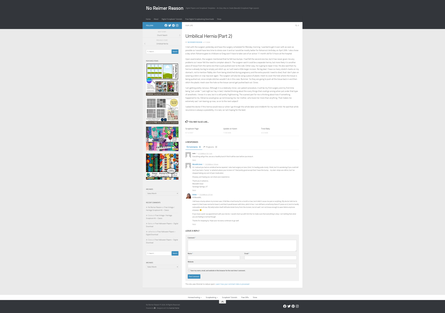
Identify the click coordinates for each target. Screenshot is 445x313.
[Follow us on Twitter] (169, 25)
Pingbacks (211, 147)
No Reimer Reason (164, 8)
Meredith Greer (197, 164)
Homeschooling (194, 297)
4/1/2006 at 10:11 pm (205, 153)
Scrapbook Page (192, 128)
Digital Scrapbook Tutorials (172, 19)
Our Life (189, 25)
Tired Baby (265, 128)
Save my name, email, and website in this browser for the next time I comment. (218, 271)
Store (219, 19)
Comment (192, 238)
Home (148, 19)
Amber (194, 194)
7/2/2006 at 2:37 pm (206, 194)
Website (191, 262)
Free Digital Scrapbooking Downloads (199, 19)
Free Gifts (245, 297)
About (156, 19)
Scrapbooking (211, 297)
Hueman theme (174, 308)
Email (246, 254)
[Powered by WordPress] (155, 308)
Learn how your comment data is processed (232, 284)
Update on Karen (230, 128)
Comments (194, 147)
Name (190, 254)
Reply (194, 160)
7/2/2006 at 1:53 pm (211, 164)
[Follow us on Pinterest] (173, 25)
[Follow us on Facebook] (166, 25)
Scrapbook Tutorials (229, 297)
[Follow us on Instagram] (177, 25)
